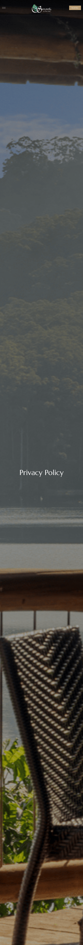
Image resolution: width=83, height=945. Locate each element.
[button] (75, 8)
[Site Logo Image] (41, 8)
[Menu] (4, 7)
